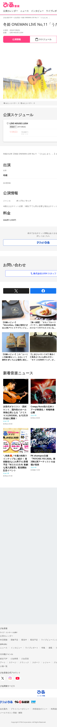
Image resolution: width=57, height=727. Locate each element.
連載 (50, 647)
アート (3, 662)
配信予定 (34, 639)
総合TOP (3, 658)
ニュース (24, 11)
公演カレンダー (6, 636)
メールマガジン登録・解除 (11, 712)
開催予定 (14, 639)
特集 (43, 647)
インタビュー (37, 11)
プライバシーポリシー (20, 709)
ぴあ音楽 (17, 17)
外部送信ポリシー (40, 709)
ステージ (12, 662)
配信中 (24, 639)
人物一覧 (3, 666)
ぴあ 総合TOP (7, 17)
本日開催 (3, 639)
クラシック (24, 662)
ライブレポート (31, 647)
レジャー (46, 662)
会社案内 (3, 709)
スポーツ (36, 662)
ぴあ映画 (14, 658)
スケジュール (45, 39)
